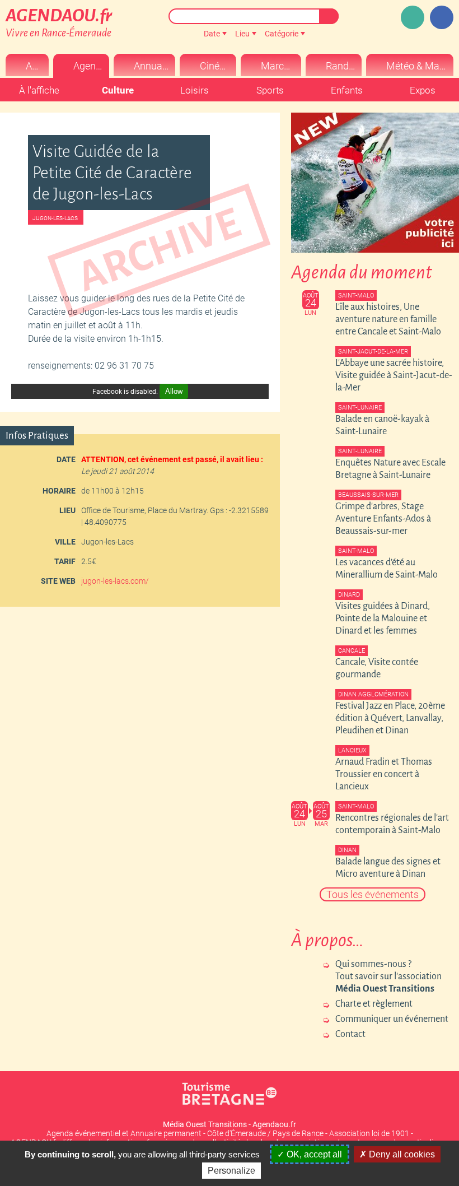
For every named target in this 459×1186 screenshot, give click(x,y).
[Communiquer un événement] (412, 17)
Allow (173, 391)
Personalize (231, 1170)
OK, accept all (313, 1154)
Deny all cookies (401, 1154)
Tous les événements (372, 894)
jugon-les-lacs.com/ (115, 580)
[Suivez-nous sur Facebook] (441, 17)
